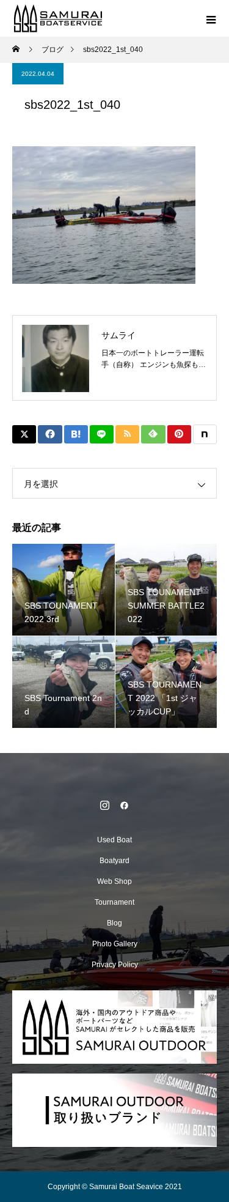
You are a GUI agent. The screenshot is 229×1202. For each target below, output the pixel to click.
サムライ (118, 335)
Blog (114, 923)
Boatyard (114, 860)
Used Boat (114, 840)
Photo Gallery (114, 944)
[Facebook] (124, 805)
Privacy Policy (115, 964)
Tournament (114, 902)
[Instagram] (105, 805)
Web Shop (114, 881)
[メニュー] (210, 18)
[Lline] (102, 434)
